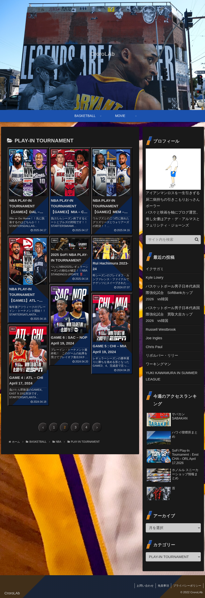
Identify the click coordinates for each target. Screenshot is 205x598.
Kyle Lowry (154, 278)
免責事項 (163, 585)
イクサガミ (155, 269)
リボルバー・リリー (162, 355)
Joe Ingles (154, 338)
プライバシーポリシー (187, 585)
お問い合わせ (145, 585)
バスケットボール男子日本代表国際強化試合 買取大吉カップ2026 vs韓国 (173, 314)
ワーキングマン (158, 364)
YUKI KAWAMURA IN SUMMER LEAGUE (171, 376)
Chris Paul (154, 347)
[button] (196, 239)
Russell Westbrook (161, 329)
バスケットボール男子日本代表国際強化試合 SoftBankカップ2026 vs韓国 (173, 292)
